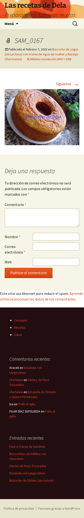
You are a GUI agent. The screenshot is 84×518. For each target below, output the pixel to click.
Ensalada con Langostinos (27, 473)
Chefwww (16, 380)
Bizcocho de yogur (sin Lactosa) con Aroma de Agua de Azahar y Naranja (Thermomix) (41, 54)
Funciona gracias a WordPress (59, 508)
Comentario (15, 204)
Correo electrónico (15, 249)
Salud (18, 335)
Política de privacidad (19, 508)
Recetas (20, 327)
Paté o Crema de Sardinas (27, 446)
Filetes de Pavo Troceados (27, 466)
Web (8, 262)
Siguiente (67, 83)
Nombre (12, 236)
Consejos (20, 320)
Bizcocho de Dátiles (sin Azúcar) (31, 480)
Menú (9, 23)
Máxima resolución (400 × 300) (50, 59)
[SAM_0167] (42, 116)
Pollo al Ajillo (26, 404)
